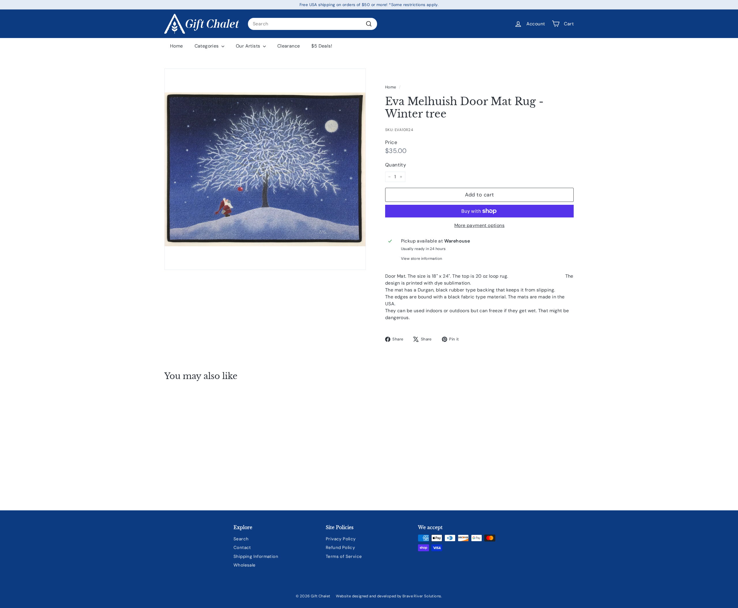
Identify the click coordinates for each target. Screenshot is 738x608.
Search (241, 539)
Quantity (395, 165)
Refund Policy (340, 547)
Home (176, 46)
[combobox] (312, 24)
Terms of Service (344, 556)
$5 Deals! (321, 46)
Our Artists (248, 46)
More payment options (479, 225)
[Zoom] (265, 169)
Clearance (288, 46)
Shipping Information (256, 556)
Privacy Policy (341, 539)
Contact (242, 547)
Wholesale (245, 565)
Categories (207, 46)
